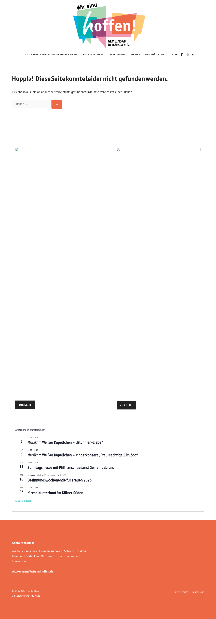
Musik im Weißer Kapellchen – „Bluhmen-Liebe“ (65, 442)
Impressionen (118, 54)
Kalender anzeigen (23, 500)
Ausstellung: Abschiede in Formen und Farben (51, 54)
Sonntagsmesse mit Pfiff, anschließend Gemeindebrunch (72, 467)
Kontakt (173, 54)
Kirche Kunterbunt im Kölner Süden (55, 492)
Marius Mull (33, 595)
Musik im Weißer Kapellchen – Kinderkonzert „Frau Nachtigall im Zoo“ (83, 455)
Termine (135, 54)
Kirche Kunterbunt (94, 54)
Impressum (197, 592)
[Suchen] (57, 104)
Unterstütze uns (154, 54)
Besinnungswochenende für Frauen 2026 (60, 480)
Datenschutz (181, 592)
